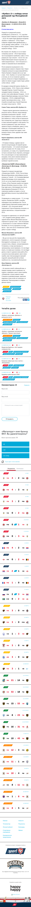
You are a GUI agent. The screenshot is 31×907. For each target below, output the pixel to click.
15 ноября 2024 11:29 (6, 358)
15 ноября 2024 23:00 (6, 313)
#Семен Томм (7, 291)
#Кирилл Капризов (18, 365)
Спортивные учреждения (6, 831)
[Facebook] (26, 300)
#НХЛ (11, 365)
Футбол (6, 543)
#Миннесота (7, 367)
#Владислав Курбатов (9, 354)
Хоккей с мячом (7, 319)
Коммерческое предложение (7, 836)
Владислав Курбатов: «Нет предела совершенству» (12, 348)
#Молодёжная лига (15, 286)
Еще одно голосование (12, 461)
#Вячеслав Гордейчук (9, 379)
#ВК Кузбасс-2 (7, 289)
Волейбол (6, 286)
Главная (5, 820)
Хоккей (5, 351)
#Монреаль (15, 367)
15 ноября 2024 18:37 (6, 329)
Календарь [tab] (20, 468)
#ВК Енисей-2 (16, 289)
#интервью (19, 354)
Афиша (20, 830)
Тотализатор (6, 824)
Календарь (21, 827)
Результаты (21, 824)
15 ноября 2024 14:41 (6, 345)
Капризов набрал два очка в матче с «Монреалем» (12, 361)
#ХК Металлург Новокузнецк (21, 351)
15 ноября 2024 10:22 (6, 372)
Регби (6, 675)
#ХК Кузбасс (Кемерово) (9, 322)
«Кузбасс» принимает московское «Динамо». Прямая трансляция (12, 332)
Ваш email (5, 396)
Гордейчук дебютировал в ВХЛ (11, 374)
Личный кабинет (8, 827)
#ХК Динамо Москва (22, 322)
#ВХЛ (11, 351)
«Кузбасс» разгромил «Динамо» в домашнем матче (12, 316)
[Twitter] (28, 300)
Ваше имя (5, 389)
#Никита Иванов (7, 324)
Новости (20, 820)
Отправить (9, 419)
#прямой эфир (7, 340)
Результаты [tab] (11, 468)
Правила (26, 385)
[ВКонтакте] (24, 300)
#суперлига (16, 319)
